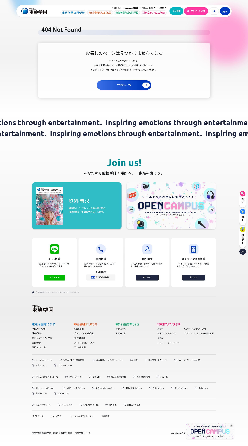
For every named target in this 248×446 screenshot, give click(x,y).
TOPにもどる (124, 85)
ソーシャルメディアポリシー (83, 416)
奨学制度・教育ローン (157, 360)
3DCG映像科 (79, 338)
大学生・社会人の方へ (75, 388)
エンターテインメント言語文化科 (199, 333)
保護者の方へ (158, 388)
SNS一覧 (164, 377)
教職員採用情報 (143, 377)
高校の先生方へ (181, 388)
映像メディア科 (39, 328)
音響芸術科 (121, 333)
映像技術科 (37, 333)
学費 (136, 360)
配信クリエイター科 (166, 333)
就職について (41, 365)
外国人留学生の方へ (133, 388)
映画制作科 (79, 328)
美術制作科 (37, 342)
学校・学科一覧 (75, 377)
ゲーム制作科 (80, 347)
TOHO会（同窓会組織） (63, 433)
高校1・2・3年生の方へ (46, 388)
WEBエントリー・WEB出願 (189, 360)
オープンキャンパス (196, 10)
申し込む (147, 277)
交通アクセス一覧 (43, 404)
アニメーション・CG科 (84, 342)
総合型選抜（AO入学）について (109, 360)
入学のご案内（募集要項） (74, 360)
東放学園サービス (82, 433)
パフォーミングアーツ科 (195, 328)
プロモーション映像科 (84, 333)
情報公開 (96, 377)
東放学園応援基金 (118, 377)
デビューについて (65, 365)
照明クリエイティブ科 (42, 338)
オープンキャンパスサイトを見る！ (210, 436)
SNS (243, 251)
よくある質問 (66, 404)
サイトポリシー (57, 416)
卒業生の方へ (63, 393)
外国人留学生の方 (148, 8)
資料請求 (177, 10)
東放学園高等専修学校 (41, 433)
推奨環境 (106, 416)
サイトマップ (37, 416)
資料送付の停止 (133, 404)
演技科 (160, 338)
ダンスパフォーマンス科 (168, 342)
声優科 (160, 328)
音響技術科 (121, 328)
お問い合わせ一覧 (90, 404)
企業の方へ (203, 388)
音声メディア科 (39, 347)
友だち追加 (55, 277)
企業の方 (162, 8)
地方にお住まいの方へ (105, 388)
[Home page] (33, 292)
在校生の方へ (41, 393)
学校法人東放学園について (47, 377)
